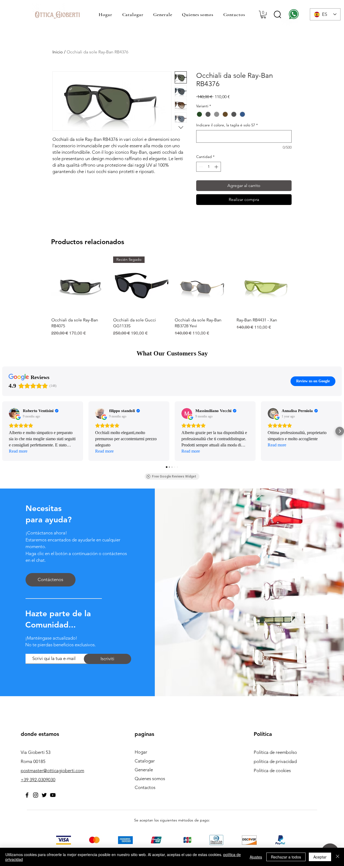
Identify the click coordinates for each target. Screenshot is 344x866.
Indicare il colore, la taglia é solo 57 (227, 125)
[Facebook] (27, 795)
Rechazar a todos (286, 857)
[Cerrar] (337, 857)
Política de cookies (272, 770)
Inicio (57, 51)
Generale (144, 769)
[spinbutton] (208, 166)
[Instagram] (35, 795)
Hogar (141, 752)
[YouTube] (52, 795)
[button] (263, 15)
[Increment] (216, 166)
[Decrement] (200, 166)
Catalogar (145, 761)
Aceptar (320, 857)
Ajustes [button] (256, 857)
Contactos (145, 787)
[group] (172, 296)
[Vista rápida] (79, 284)
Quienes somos (150, 778)
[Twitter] (44, 795)
